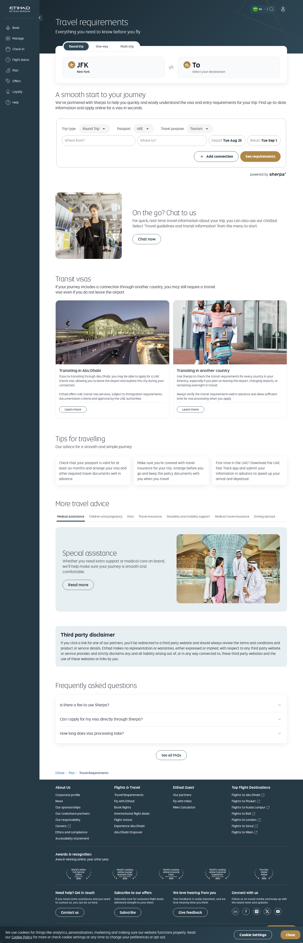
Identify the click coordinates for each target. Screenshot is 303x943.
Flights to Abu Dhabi (246, 795)
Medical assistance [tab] (70, 516)
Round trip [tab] (76, 46)
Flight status (123, 820)
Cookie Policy (22, 937)
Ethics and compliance (71, 832)
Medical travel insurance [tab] (232, 516)
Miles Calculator (184, 807)
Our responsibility (67, 820)
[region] (151, 935)
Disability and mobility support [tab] (188, 516)
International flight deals (132, 814)
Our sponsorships (68, 807)
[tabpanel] (171, 569)
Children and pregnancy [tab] (105, 516)
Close (290, 935)
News (59, 801)
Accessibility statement (72, 838)
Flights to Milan (242, 832)
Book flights (122, 807)
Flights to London (244, 820)
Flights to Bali (241, 814)
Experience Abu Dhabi (129, 826)
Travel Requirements (129, 795)
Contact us (70, 912)
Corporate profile (67, 795)
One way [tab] (102, 46)
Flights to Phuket (244, 801)
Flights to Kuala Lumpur (248, 807)
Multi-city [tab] (127, 46)
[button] (39, 17)
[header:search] (271, 8)
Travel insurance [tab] (150, 516)
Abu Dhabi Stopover (128, 832)
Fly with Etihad (124, 801)
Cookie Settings (253, 935)
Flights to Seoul (243, 826)
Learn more (73, 409)
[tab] (114, 67)
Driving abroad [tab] (264, 516)
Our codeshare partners (72, 814)
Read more (78, 584)
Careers (61, 826)
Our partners (182, 795)
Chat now (146, 239)
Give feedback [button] (190, 912)
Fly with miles (182, 801)
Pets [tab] (130, 516)
